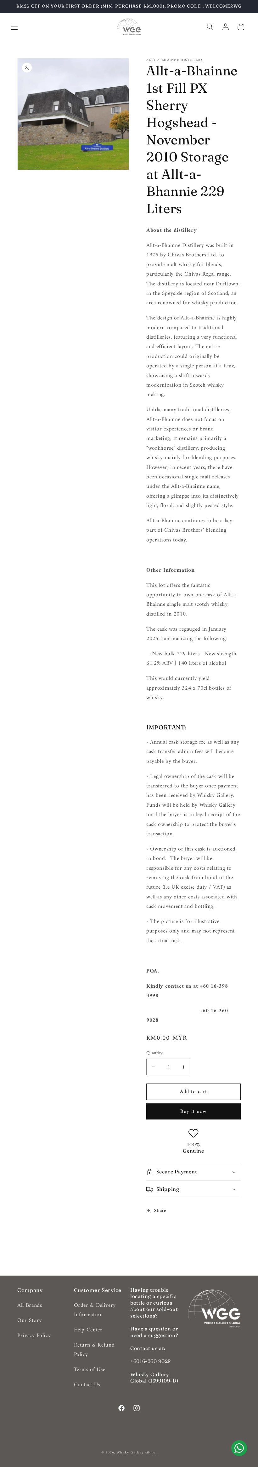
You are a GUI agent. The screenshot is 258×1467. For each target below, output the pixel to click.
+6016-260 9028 (150, 1361)
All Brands (29, 1305)
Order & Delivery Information (95, 1310)
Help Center (88, 1330)
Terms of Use (89, 1370)
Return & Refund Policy (94, 1349)
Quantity (154, 1053)
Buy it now (193, 1111)
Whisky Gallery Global (136, 1452)
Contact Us (87, 1385)
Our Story (29, 1320)
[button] (14, 26)
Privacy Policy (34, 1336)
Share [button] (160, 1211)
